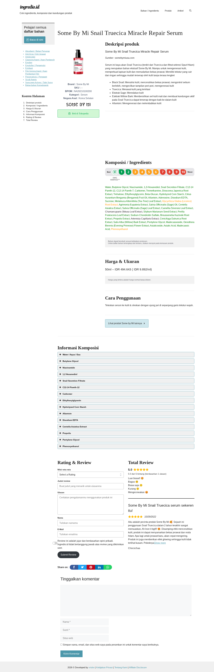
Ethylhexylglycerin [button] (72, 400)
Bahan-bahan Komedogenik (36, 85)
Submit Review (68, 554)
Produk (168, 10)
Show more (160, 543)
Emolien (28, 62)
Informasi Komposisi (35, 114)
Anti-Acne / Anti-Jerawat (35, 54)
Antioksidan (30, 57)
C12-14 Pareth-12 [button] (71, 387)
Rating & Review (33, 117)
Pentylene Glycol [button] (71, 440)
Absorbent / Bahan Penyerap (37, 51)
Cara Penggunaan (34, 111)
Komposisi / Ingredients (37, 105)
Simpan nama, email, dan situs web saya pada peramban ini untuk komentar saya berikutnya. (111, 644)
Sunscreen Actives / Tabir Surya (39, 82)
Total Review (32, 120)
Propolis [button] (67, 433)
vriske (91, 667)
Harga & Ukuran (33, 108)
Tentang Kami (121, 667)
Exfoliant (29, 68)
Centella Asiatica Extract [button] (75, 426)
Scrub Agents (31, 79)
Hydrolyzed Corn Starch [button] (74, 407)
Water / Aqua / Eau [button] (72, 354)
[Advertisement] (149, 134)
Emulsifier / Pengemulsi (35, 65)
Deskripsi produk (33, 102)
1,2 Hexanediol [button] (70, 374)
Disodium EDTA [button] (70, 420)
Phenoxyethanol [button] (71, 446)
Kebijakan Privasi (104, 667)
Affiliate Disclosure (138, 667)
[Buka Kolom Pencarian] (190, 10)
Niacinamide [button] (69, 368)
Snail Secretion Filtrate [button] (74, 381)
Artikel (180, 10)
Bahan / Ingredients (150, 10)
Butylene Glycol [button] (70, 361)
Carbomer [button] (67, 394)
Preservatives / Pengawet (36, 77)
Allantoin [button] (67, 413)
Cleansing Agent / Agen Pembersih (40, 60)
